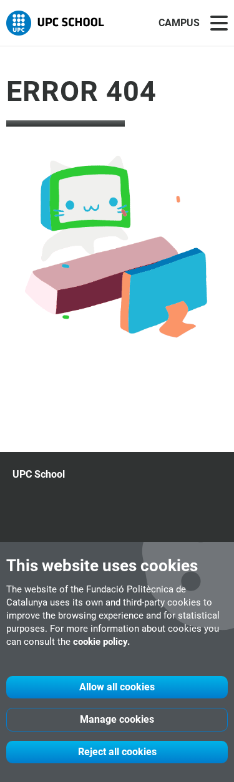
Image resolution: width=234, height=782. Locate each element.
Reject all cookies (117, 752)
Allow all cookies (117, 687)
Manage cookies (117, 719)
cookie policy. (101, 641)
